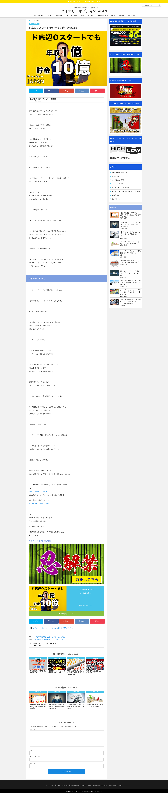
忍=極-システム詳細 (87, 15)
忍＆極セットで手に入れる (106, 15)
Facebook (51, 91)
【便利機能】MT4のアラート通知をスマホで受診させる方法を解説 (38, 706)
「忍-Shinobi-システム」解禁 (39, 503)
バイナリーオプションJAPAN (84, 11)
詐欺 (71, 628)
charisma (37, 101)
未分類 (114, 195)
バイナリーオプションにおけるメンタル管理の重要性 (130, 262)
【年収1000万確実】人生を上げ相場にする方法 (49, 637)
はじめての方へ (39, 15)
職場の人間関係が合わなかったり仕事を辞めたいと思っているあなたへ (75, 672)
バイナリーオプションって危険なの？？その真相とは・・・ (130, 253)
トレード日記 (116, 184)
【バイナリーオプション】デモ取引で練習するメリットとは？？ (130, 283)
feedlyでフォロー (67, 613)
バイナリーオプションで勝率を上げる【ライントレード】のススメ (130, 292)
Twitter (36, 91)
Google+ (67, 91)
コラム (35, 628)
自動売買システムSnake (127, 15)
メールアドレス (35, 756)
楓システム (115, 199)
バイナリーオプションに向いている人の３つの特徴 (130, 243)
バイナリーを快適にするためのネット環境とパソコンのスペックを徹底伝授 (130, 301)
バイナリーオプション (49, 628)
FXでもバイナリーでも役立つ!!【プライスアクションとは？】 (130, 273)
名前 (31, 750)
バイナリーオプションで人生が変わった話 (125, 191)
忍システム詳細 (71, 15)
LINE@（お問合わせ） (55, 15)
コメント (32, 729)
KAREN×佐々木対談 (118, 172)
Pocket (98, 91)
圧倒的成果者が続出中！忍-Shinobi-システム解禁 (84, 1)
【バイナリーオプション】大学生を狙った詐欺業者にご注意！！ (75, 706)
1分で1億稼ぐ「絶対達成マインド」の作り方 (48, 639)
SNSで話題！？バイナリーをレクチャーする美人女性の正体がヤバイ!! (57, 706)
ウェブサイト (34, 763)
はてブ (82, 91)
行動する (66, 628)
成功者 (59, 628)
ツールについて (117, 180)
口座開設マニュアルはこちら (120, 158)
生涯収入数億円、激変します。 (39, 491)
